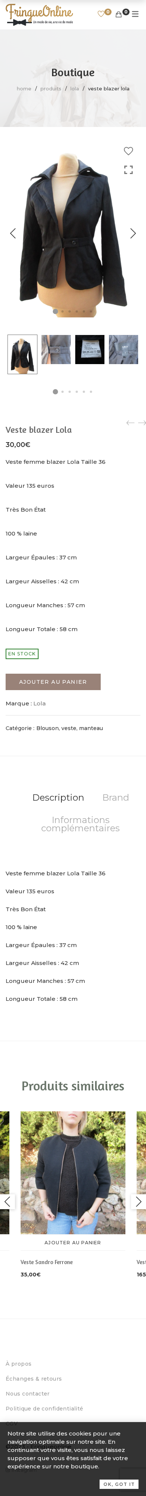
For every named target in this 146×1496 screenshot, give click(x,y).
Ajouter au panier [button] (73, 1242)
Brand (115, 797)
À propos (18, 1363)
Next (132, 233)
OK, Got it (119, 1484)
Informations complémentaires (80, 824)
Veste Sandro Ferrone (47, 1262)
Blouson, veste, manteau (69, 728)
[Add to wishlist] (128, 151)
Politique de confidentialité (44, 1408)
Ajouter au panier (53, 682)
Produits (50, 88)
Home (24, 88)
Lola (74, 88)
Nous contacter (28, 1393)
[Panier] (119, 14)
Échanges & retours (34, 1378)
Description (58, 797)
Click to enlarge (128, 240)
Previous (13, 233)
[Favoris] (101, 14)
